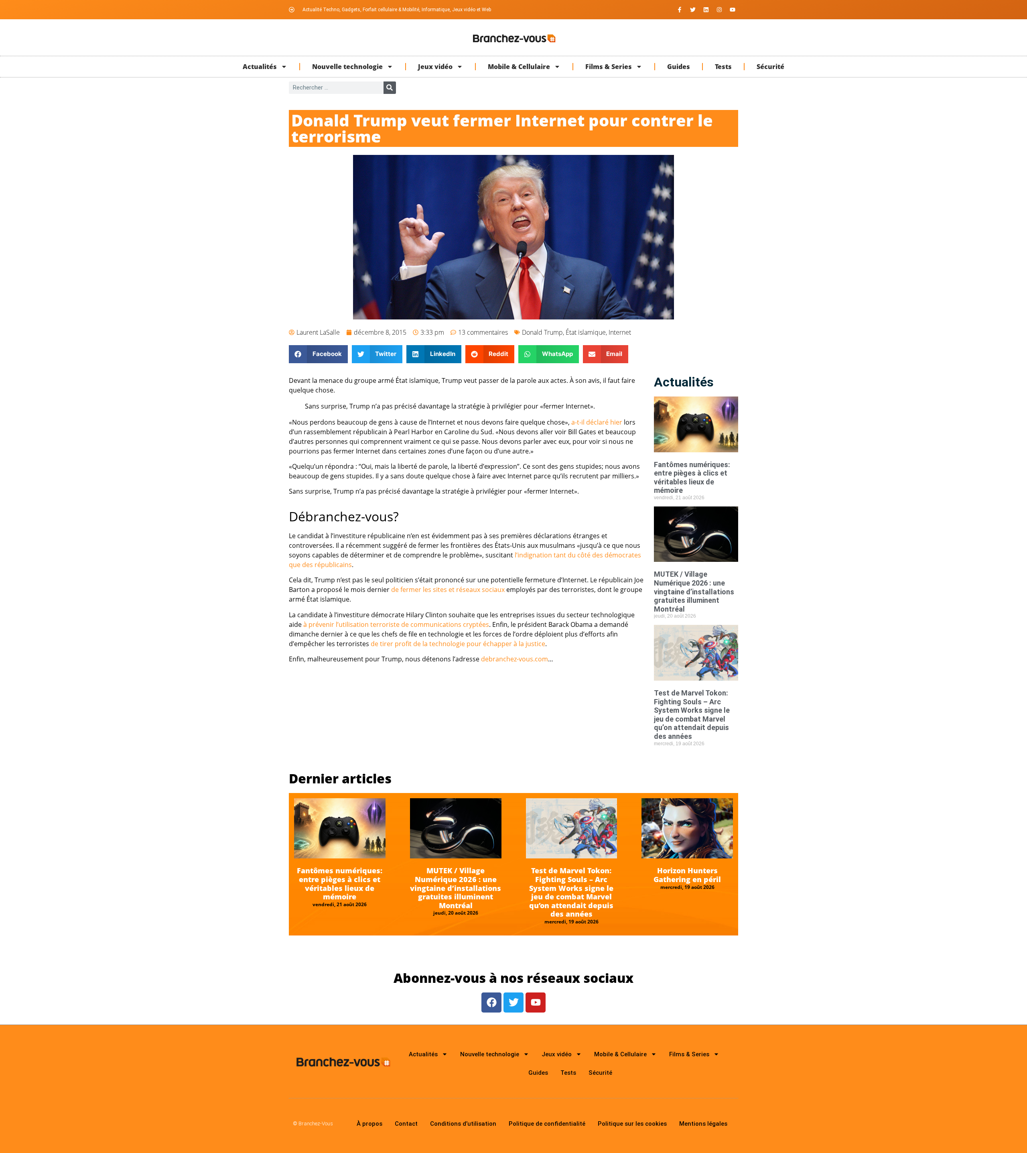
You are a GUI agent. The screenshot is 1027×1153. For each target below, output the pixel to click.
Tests (723, 66)
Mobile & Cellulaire (519, 66)
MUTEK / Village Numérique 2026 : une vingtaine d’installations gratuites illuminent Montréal (694, 591)
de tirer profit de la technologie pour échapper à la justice (458, 643)
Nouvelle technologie (347, 66)
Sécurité (770, 66)
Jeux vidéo (435, 66)
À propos (369, 1123)
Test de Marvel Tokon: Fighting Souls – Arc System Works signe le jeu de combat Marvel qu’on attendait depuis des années (692, 714)
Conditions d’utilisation (463, 1123)
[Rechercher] (390, 87)
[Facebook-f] (679, 9)
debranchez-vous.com (514, 659)
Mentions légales (703, 1123)
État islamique (586, 332)
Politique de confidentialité (547, 1123)
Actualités (260, 66)
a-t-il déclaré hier (596, 422)
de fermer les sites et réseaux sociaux (448, 589)
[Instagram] (719, 9)
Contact (406, 1123)
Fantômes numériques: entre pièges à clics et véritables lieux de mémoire (692, 477)
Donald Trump (542, 332)
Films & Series (608, 66)
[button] (318, 354)
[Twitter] (692, 9)
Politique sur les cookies (632, 1123)
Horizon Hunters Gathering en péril (687, 875)
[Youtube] (732, 9)
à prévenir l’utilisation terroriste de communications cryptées (396, 624)
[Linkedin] (706, 9)
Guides (678, 66)
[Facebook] (491, 1002)
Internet (620, 332)
